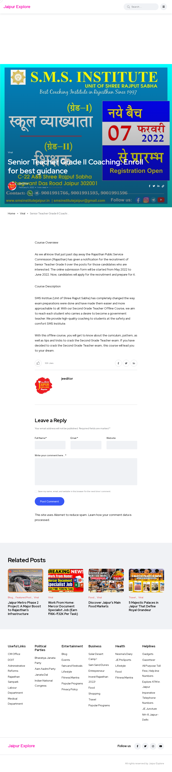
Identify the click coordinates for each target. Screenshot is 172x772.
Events (66, 660)
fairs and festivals (72, 666)
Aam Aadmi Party (45, 669)
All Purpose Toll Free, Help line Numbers (151, 671)
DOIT (11, 660)
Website (111, 438)
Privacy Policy (70, 689)
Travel (92, 699)
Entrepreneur (96, 671)
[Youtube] (160, 746)
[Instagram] (153, 746)
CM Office (14, 654)
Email (74, 438)
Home (11, 213)
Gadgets (147, 654)
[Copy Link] (163, 186)
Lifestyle (67, 671)
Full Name (41, 438)
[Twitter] (145, 746)
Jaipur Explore (16, 6)
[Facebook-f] (137, 746)
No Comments (55, 187)
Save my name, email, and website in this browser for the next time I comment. (74, 491)
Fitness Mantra (70, 677)
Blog (64, 654)
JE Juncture (149, 708)
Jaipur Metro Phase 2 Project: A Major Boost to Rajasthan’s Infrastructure (24, 608)
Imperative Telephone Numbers (149, 698)
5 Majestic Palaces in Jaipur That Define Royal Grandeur (143, 606)
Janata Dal (41, 674)
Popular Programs (72, 683)
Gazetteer (148, 660)
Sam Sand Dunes (99, 665)
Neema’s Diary (123, 654)
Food (92, 687)
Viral (22, 213)
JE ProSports (123, 660)
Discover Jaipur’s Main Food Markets (105, 604)
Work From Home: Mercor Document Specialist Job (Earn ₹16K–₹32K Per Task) (63, 608)
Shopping (94, 693)
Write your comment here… (50, 455)
